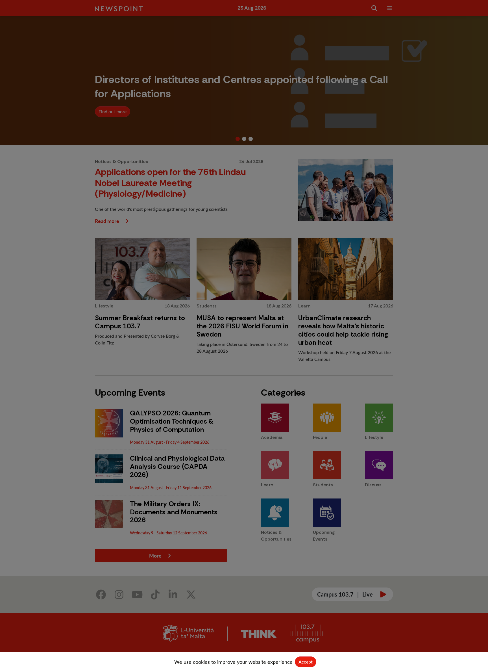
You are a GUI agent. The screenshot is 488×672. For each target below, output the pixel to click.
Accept (306, 662)
